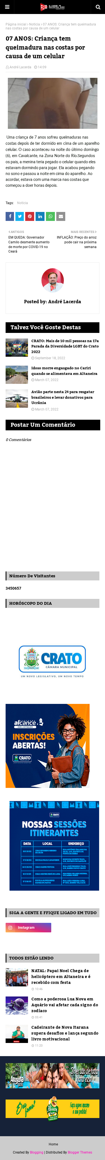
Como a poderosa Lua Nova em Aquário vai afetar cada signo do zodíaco (64, 1005)
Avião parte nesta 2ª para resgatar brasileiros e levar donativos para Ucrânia (62, 397)
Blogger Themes (80, 1152)
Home (53, 1144)
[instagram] (28, 927)
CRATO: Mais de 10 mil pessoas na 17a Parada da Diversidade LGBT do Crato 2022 (65, 347)
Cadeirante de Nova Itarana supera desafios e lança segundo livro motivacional (65, 1033)
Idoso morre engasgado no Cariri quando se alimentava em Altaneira (64, 371)
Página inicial (16, 24)
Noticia (34, 24)
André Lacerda (20, 67)
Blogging (36, 1152)
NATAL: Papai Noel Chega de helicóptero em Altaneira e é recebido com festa (60, 977)
